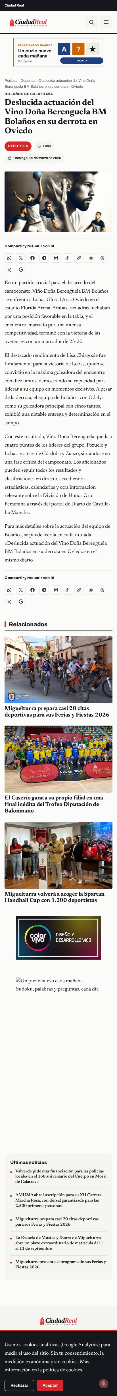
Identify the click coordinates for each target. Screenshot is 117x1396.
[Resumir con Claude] (90, 258)
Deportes (27, 81)
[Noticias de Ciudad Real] (28, 22)
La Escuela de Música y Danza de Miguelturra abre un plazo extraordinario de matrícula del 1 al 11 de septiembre (59, 1243)
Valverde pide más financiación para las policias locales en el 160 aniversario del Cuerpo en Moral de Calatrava (60, 1176)
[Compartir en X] (21, 258)
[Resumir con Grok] (9, 269)
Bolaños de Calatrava (29, 94)
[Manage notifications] (103, 1383)
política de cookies (62, 1370)
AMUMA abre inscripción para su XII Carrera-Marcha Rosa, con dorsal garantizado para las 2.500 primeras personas (59, 1200)
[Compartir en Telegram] (44, 258)
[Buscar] (91, 22)
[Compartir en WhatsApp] (9, 258)
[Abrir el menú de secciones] (106, 22)
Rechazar (19, 1385)
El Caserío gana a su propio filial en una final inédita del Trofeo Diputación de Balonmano (54, 804)
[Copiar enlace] (67, 258)
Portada (11, 81)
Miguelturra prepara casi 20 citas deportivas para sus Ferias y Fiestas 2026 (57, 1222)
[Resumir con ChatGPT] (79, 258)
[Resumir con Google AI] (21, 269)
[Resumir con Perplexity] (102, 258)
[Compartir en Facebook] (32, 258)
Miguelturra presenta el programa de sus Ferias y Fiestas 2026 (60, 1265)
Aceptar (50, 1385)
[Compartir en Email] (55, 258)
